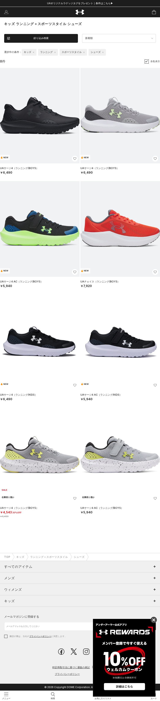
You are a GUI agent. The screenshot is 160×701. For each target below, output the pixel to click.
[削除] (33, 52)
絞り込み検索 (41, 38)
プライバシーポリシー (40, 636)
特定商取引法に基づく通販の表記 (71, 667)
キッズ (20, 556)
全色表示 (155, 61)
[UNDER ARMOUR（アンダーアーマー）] (80, 12)
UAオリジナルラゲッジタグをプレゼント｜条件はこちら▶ (80, 3)
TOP (7, 556)
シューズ (79, 556)
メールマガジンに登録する (21, 616)
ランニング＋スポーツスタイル (49, 556)
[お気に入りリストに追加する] (75, 159)
